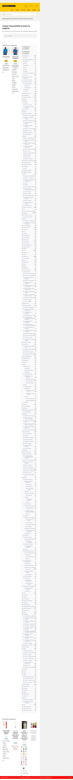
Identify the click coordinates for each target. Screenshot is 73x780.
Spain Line (25, 450)
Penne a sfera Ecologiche (30, 273)
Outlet (24, 266)
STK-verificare (26, 598)
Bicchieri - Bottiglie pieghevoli (28, 126)
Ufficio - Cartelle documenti (30, 680)
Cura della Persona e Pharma (29, 211)
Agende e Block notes (29, 676)
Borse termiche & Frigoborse (30, 531)
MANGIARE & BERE (29, 544)
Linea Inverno (26, 243)
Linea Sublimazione (27, 244)
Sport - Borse (27, 156)
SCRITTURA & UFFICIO (29, 551)
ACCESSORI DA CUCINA (31, 505)
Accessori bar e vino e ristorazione (27, 77)
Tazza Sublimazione (27, 608)
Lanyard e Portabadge (29, 542)
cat (24, 209)
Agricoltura (27, 258)
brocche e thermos (27, 164)
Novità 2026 (25, 262)
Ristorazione (25, 360)
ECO (26, 384)
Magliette (28, 388)
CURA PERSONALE (30, 565)
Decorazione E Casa (27, 215)
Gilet (26, 63)
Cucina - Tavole (28, 191)
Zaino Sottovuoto (27, 708)
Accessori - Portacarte (29, 307)
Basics (26, 696)
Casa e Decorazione (27, 207)
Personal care (26, 303)
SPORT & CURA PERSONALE (28, 561)
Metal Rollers (27, 271)
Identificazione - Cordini (29, 349)
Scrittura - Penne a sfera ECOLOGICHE (29, 289)
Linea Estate (26, 241)
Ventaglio (25, 688)
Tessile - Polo (27, 665)
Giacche (26, 61)
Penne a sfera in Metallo (29, 275)
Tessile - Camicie (28, 654)
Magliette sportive (31, 379)
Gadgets (25, 229)
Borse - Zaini (27, 151)
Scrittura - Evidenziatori (29, 280)
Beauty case (29, 486)
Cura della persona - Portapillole (29, 322)
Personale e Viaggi (27, 305)
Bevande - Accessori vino (30, 177)
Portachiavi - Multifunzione (30, 353)
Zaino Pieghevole (27, 706)
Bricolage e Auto (26, 162)
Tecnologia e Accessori (28, 645)
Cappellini (28, 372)
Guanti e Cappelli (28, 433)
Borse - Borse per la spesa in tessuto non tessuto (30, 424)
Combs (28, 569)
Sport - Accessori (28, 465)
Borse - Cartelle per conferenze (28, 147)
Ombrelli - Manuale (28, 439)
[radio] (6, 68)
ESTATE (26, 515)
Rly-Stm (25, 362)
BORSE (27, 491)
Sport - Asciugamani (29, 466)
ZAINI (27, 497)
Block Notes (28, 87)
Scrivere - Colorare (28, 104)
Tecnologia (25, 614)
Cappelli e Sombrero (27, 170)
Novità (24, 260)
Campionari (25, 166)
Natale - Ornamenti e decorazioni (29, 702)
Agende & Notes (28, 83)
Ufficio (24, 674)
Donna (26, 57)
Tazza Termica (26, 610)
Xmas (24, 697)
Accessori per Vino (27, 93)
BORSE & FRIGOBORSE (31, 528)
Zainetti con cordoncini (29, 500)
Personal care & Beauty (30, 567)
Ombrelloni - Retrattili (29, 441)
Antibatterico (26, 95)
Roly (24, 364)
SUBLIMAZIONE (28, 576)
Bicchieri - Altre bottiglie (29, 115)
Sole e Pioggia (26, 431)
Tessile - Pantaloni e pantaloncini (29, 663)
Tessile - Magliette (28, 660)
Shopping (25, 413)
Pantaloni (27, 65)
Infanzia (25, 233)
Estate (24, 218)
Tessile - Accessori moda (29, 652)
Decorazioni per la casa (29, 195)
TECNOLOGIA (27, 578)
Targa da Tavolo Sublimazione (29, 606)
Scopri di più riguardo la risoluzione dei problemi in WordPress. (33, 738)
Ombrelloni (29, 526)
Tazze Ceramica (28, 134)
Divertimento (30, 522)
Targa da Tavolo (26, 604)
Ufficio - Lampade (28, 643)
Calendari (26, 89)
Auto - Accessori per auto (30, 460)
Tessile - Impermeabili (29, 658)
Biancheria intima (29, 370)
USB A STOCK (26, 686)
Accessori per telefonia (30, 584)
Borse (24, 136)
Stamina (25, 477)
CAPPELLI (28, 563)
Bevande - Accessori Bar (30, 176)
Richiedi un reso (26, 6)
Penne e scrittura (26, 269)
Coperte (26, 184)
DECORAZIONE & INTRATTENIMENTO (30, 511)
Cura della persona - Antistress (29, 313)
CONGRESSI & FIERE (30, 539)
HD (24, 231)
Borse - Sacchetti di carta (30, 429)
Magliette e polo (28, 386)
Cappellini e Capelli (27, 172)
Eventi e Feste (26, 227)
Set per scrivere (28, 299)
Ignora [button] (70, 777)
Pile (25, 67)
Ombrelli (26, 435)
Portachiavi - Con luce (29, 351)
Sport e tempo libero (27, 453)
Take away (25, 602)
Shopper (25, 408)
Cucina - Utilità (28, 193)
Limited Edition (26, 235)
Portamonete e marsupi (30, 489)
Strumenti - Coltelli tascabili (30, 468)
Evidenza (26, 535)
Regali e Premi (26, 358)
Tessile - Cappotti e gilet (29, 656)
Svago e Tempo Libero (28, 600)
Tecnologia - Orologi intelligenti (29, 635)
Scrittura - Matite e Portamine (28, 283)
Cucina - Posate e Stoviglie (30, 186)
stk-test (25, 596)
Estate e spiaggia (26, 225)
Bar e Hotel (25, 109)
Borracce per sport (28, 132)
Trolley (24, 673)
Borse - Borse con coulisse (30, 415)
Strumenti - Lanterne (29, 470)
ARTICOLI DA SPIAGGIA (31, 517)
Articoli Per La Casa (28, 216)
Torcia (24, 671)
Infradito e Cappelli (31, 524)
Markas (24, 248)
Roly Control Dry (30, 382)
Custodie (25, 213)
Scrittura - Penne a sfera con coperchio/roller (30, 286)
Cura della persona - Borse (30, 315)
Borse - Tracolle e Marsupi (30, 149)
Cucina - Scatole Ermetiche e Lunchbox (29, 189)
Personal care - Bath (29, 335)
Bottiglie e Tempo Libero (28, 160)
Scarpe (26, 71)
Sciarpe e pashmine (29, 650)
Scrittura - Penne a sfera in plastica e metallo (30, 295)
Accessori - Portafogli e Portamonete (29, 310)
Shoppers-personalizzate (28, 410)
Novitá (26, 549)
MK (24, 250)
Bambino (25, 101)
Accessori (28, 368)
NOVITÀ (26, 402)
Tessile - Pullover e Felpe (30, 667)
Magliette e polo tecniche (29, 376)
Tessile (24, 648)
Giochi (28, 513)
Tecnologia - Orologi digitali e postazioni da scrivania (30, 631)
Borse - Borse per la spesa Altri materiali (29, 418)
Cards (26, 182)
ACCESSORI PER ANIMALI (29, 589)
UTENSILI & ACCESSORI (30, 586)
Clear (3, 72)
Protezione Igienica (27, 356)
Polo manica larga (31, 400)
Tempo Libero (26, 646)
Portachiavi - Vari (28, 354)
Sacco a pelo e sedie (27, 710)
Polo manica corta (31, 398)
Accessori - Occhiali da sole (30, 220)
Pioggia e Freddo (26, 342)
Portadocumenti (30, 556)
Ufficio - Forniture (28, 682)
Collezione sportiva (28, 374)
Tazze (24, 612)
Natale (24, 254)
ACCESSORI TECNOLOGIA (29, 581)
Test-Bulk (25, 669)
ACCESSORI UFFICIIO (30, 552)
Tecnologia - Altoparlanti (29, 624)
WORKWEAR (26, 694)
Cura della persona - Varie (30, 333)
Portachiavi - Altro (28, 337)
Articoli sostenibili (26, 97)
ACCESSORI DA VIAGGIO (29, 482)
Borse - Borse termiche (29, 138)
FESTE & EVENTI (28, 537)
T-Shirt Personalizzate (29, 73)
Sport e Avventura (27, 452)
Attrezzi (25, 99)
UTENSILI (28, 591)
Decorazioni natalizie (29, 699)
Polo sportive (30, 380)
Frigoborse (29, 495)
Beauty (24, 111)
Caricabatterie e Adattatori (30, 616)
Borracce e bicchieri (27, 113)
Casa (24, 174)
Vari (25, 168)
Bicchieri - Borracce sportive (30, 120)
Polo (26, 69)
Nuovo (24, 264)
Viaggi (24, 692)
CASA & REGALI (28, 504)
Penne (26, 91)
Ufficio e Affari (26, 684)
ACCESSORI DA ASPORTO (29, 547)
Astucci (28, 554)
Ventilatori (28, 533)
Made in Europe (26, 246)
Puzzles (26, 102)
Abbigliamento (26, 55)
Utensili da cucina (28, 205)
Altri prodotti (27, 366)
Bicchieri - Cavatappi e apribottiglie (29, 180)
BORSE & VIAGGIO (29, 479)
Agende (27, 85)
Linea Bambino (26, 237)
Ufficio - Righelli (28, 301)
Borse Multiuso (28, 154)
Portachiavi (25, 344)
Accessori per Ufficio (27, 81)
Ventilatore (25, 690)
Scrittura (25, 404)
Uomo (26, 75)
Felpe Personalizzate (29, 59)
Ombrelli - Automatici (29, 437)
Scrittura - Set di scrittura (30, 297)
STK (24, 593)
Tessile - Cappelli (28, 443)
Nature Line (25, 256)
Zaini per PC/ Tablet (29, 158)
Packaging (25, 267)
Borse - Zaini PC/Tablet (29, 153)
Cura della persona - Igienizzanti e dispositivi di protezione (30, 318)
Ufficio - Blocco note (29, 678)
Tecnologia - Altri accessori (30, 625)
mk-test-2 (25, 252)
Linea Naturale (28, 411)
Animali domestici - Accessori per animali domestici (29, 457)
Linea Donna (26, 239)
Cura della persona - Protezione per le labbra (29, 325)
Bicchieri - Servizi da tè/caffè (30, 128)
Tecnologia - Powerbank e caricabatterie (30, 641)
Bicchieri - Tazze (28, 130)
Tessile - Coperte (28, 200)
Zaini (28, 502)
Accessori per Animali (27, 79)
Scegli (6, 63)
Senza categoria (26, 406)
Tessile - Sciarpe (28, 448)
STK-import (25, 594)
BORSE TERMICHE (30, 493)
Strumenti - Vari (28, 472)
